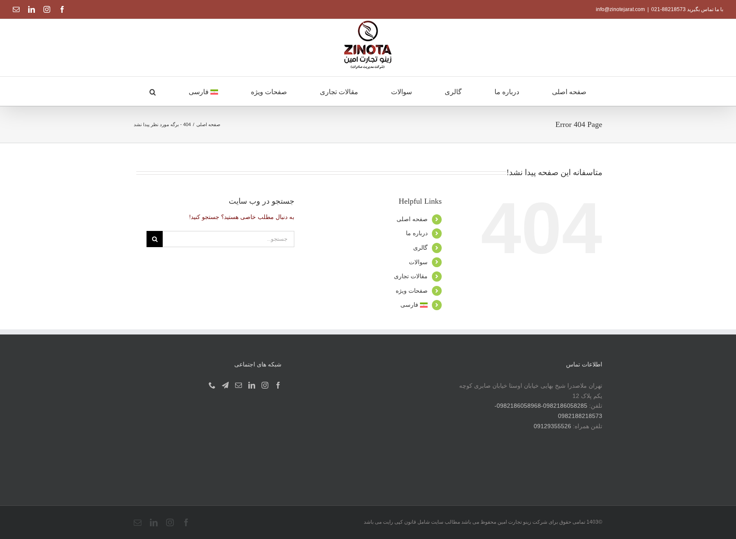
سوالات (418, 262)
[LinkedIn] (251, 385)
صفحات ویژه (412, 290)
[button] (153, 91)
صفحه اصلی (412, 219)
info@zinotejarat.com (620, 9)
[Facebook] (278, 385)
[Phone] (212, 385)
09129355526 (552, 426)
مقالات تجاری (411, 276)
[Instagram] (265, 385)
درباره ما (417, 233)
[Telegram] (225, 385)
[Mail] (238, 385)
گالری (420, 247)
